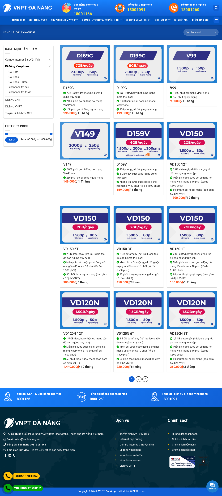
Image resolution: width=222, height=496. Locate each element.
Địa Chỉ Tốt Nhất (43, 460)
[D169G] (85, 64)
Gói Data (13, 72)
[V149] (85, 141)
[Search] (216, 8)
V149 (67, 164)
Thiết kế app (25, 460)
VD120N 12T (73, 333)
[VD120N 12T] (85, 310)
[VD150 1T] (192, 225)
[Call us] (14, 455)
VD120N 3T (179, 333)
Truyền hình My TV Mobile (134, 433)
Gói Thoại (13, 77)
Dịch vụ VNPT (13, 106)
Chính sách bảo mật (183, 449)
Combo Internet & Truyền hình (137, 444)
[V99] (192, 64)
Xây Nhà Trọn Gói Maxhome (69, 460)
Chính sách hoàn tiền (184, 439)
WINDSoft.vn (137, 491)
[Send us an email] (9, 455)
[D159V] (139, 141)
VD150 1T (177, 249)
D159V (122, 164)
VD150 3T (124, 249)
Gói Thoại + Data (18, 82)
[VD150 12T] (192, 141)
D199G (122, 88)
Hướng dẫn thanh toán (185, 433)
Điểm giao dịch (201, 20)
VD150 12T (178, 164)
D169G (68, 88)
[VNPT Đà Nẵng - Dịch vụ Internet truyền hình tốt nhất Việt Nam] (27, 8)
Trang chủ (18, 20)
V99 (173, 88)
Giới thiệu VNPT (38, 20)
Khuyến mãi (181, 20)
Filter (11, 140)
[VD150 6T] (85, 225)
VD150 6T (71, 249)
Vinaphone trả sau (18, 87)
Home (6, 32)
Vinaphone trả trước (19, 92)
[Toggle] (50, 60)
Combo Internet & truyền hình (100, 20)
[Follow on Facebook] (5, 455)
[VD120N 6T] (139, 310)
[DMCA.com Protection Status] (203, 461)
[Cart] (216, 20)
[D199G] (139, 64)
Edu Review (10, 460)
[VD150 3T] (139, 225)
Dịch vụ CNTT (162, 20)
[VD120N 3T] (192, 310)
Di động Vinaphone (137, 20)
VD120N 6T (125, 333)
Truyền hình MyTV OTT (64, 20)
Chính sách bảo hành (184, 444)
